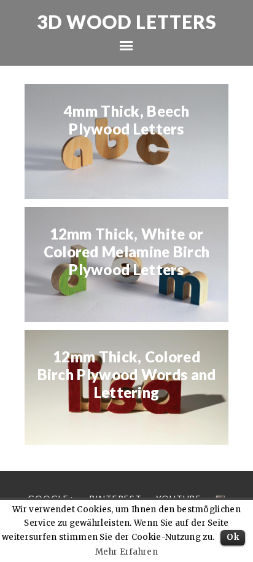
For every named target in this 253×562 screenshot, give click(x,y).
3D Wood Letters (127, 21)
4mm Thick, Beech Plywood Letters (126, 120)
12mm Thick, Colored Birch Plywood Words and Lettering (126, 374)
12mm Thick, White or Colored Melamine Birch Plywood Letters (127, 251)
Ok (233, 537)
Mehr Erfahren (126, 552)
